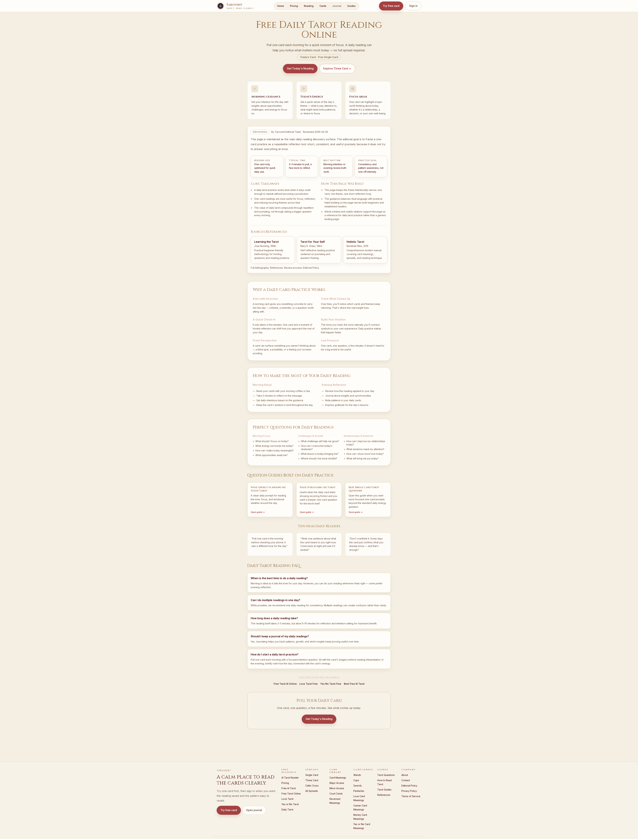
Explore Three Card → (337, 68)
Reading (309, 5)
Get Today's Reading (300, 68)
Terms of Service (410, 796)
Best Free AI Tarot (354, 683)
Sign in (413, 5)
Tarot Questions (386, 775)
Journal (336, 5)
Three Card (311, 780)
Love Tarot (287, 798)
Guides (351, 5)
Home (280, 5)
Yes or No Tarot (290, 804)
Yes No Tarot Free (330, 683)
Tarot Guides (384, 789)
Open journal (254, 810)
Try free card (391, 5)
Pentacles (358, 790)
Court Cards (336, 793)
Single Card (311, 775)
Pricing (294, 5)
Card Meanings (337, 777)
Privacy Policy (409, 790)
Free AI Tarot (288, 788)
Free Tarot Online (291, 793)
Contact (405, 780)
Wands (357, 775)
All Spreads (311, 790)
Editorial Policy (311, 267)
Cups (356, 780)
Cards (322, 5)
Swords (357, 785)
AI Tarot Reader (290, 777)
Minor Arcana (336, 788)
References (276, 267)
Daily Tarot (287, 809)
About (404, 775)
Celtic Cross (312, 785)
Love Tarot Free (308, 683)
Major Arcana (336, 783)
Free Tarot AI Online (285, 683)
